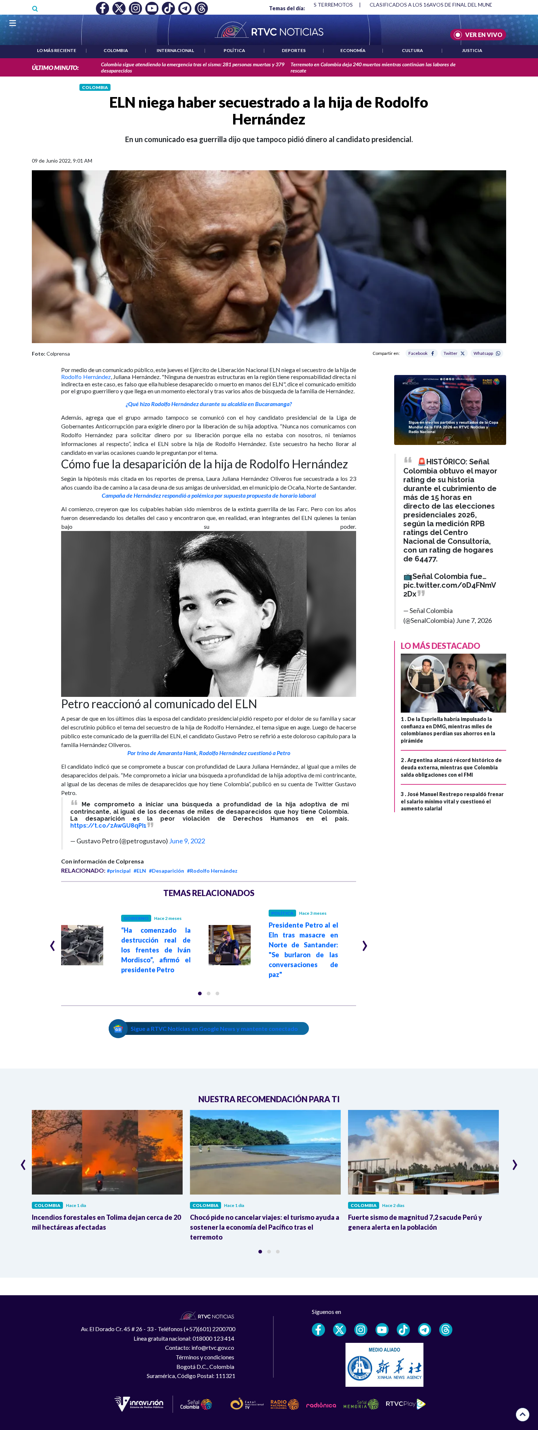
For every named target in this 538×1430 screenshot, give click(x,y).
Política (234, 50)
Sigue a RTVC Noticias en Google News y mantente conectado (214, 1028)
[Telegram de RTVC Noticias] (424, 1329)
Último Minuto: (55, 67)
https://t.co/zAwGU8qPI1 (108, 825)
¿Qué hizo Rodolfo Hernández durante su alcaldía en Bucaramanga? (209, 403)
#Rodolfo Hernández (212, 871)
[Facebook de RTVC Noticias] (318, 1329)
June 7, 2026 (474, 620)
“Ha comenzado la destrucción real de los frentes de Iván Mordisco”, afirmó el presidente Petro (156, 950)
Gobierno (136, 918)
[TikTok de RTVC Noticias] (403, 1329)
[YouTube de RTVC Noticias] (382, 1329)
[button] (199, 993)
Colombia (116, 50)
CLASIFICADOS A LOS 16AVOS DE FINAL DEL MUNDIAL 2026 (442, 4)
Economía (353, 50)
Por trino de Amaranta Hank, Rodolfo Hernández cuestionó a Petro (208, 752)
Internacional (175, 50)
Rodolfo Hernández (86, 376)
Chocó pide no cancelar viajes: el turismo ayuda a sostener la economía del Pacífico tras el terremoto (264, 1227)
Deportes (294, 50)
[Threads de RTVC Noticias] (445, 1329)
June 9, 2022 (187, 841)
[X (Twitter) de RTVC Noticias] (339, 1329)
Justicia (472, 50)
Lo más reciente (56, 50)
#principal (119, 871)
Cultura (412, 50)
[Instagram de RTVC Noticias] (360, 1329)
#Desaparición (166, 871)
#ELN (140, 871)
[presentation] (52, 942)
